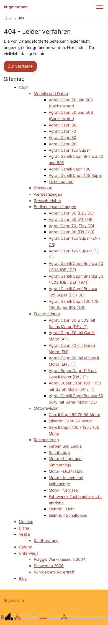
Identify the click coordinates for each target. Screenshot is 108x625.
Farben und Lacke (65, 446)
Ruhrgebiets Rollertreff (54, 572)
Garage (25, 546)
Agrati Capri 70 (62, 131)
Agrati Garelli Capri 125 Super (75, 175)
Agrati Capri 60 (62, 125)
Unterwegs (28, 553)
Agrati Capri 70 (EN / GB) (71, 225)
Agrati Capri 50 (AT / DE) (71, 219)
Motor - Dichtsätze (66, 471)
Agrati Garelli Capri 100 (70, 169)
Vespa (24, 534)
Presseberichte (47, 200)
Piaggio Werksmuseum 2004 (60, 559)
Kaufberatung (46, 540)
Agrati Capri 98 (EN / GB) (71, 231)
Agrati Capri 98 (62, 143)
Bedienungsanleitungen (55, 206)
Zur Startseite (20, 66)
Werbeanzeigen (48, 194)
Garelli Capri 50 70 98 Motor (74, 414)
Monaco (26, 521)
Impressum (14, 600)
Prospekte (43, 187)
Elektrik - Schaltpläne (68, 515)
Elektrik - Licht (62, 509)
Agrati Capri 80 (62, 137)
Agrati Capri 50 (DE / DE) (71, 213)
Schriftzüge (59, 452)
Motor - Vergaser (64, 490)
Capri (24, 87)
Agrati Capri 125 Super (69, 150)
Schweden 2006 (49, 565)
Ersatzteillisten (47, 313)
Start (9, 18)
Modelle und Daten (51, 93)
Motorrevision (46, 408)
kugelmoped (16, 6)
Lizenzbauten (61, 181)
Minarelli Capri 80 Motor (70, 421)
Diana (24, 528)
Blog (23, 578)
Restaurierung (46, 439)
